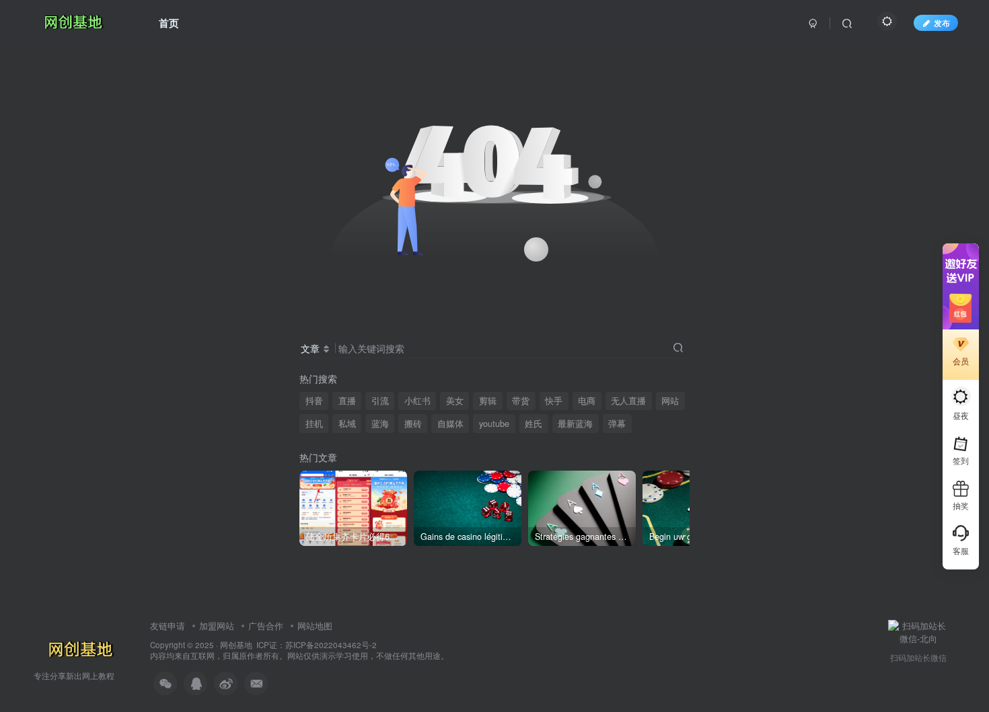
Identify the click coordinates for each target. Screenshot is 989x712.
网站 (670, 401)
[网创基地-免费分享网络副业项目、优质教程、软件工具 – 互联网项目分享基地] (78, 649)
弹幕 (617, 424)
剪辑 (488, 401)
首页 (169, 22)
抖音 (314, 401)
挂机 (314, 424)
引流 (380, 401)
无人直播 (628, 401)
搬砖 (413, 424)
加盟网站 (216, 625)
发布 (942, 22)
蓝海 (380, 424)
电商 (586, 401)
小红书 (417, 401)
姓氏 (533, 424)
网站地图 (314, 625)
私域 (347, 424)
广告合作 (265, 625)
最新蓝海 (575, 424)
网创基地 (236, 644)
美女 (455, 401)
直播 (347, 401)
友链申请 (167, 625)
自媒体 (450, 424)
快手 (553, 401)
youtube (494, 424)
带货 (520, 401)
